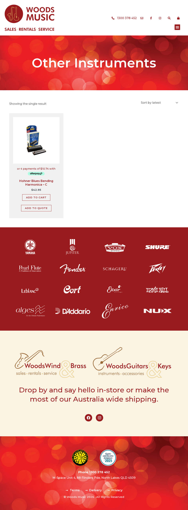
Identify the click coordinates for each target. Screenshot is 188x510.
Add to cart (36, 197)
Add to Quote (36, 208)
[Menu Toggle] (177, 27)
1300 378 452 (99, 472)
